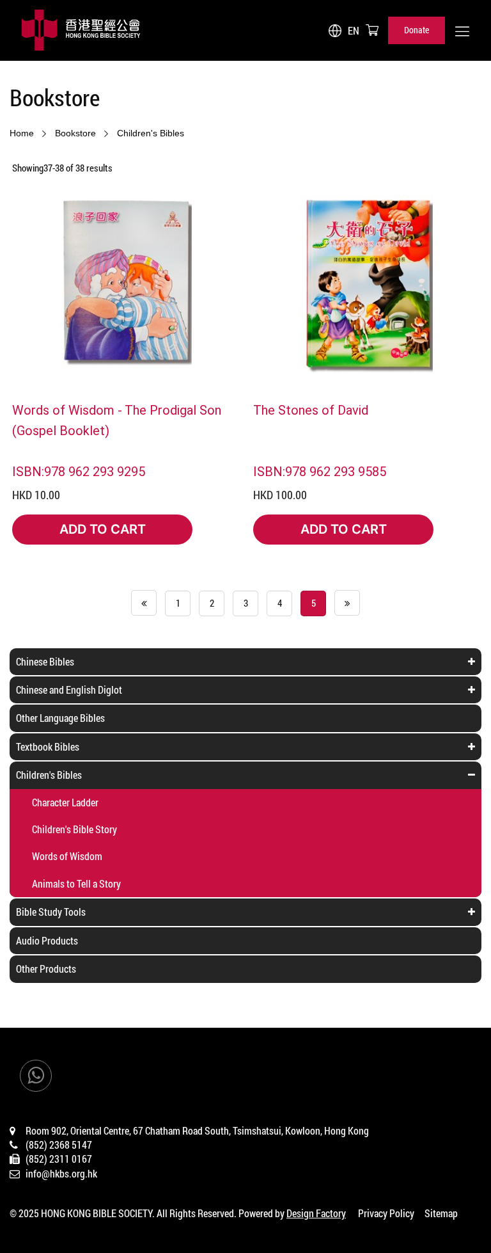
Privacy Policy (386, 1213)
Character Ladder (65, 802)
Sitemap (441, 1213)
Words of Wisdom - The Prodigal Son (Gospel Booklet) (116, 419)
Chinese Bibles (45, 661)
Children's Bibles (150, 133)
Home (22, 133)
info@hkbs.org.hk (61, 1173)
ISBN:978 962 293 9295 (78, 471)
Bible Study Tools (51, 911)
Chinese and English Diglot (69, 689)
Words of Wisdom (67, 856)
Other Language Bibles (60, 717)
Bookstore (75, 133)
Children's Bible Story (74, 829)
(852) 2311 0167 (59, 1158)
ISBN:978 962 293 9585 (319, 471)
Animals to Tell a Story (76, 883)
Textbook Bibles (47, 746)
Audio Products (47, 940)
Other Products (46, 968)
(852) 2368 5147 (59, 1144)
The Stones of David (310, 409)
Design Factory (316, 1213)
